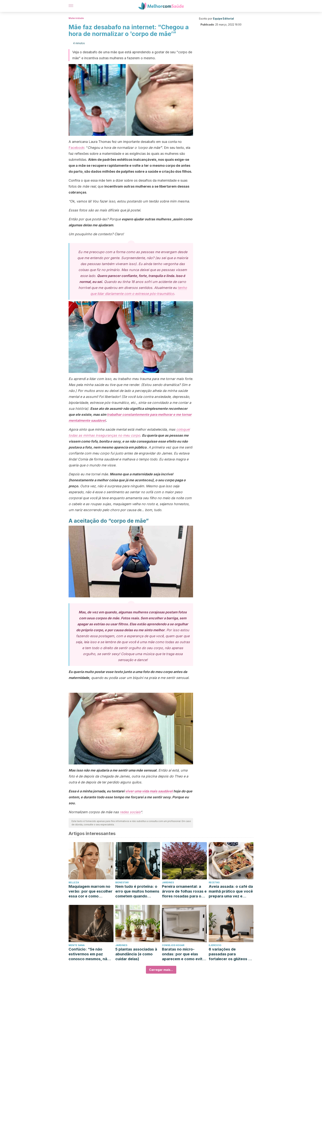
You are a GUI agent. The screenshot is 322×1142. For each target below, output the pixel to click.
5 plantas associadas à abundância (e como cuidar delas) (136, 954)
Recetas (214, 882)
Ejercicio (215, 945)
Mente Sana (77, 945)
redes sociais (130, 812)
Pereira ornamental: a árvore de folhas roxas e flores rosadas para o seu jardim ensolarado (184, 891)
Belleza (74, 882)
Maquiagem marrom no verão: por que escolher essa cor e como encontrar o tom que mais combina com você (90, 891)
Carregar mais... (161, 970)
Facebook (76, 148)
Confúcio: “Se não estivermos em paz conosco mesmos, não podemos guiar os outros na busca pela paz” (89, 954)
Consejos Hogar (173, 945)
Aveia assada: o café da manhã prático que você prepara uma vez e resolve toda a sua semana (231, 891)
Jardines (168, 882)
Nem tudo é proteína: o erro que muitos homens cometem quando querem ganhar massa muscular (137, 891)
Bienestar (122, 882)
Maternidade (76, 18)
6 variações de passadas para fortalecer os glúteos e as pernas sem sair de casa (229, 954)
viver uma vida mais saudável (149, 791)
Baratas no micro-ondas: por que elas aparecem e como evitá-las (184, 954)
